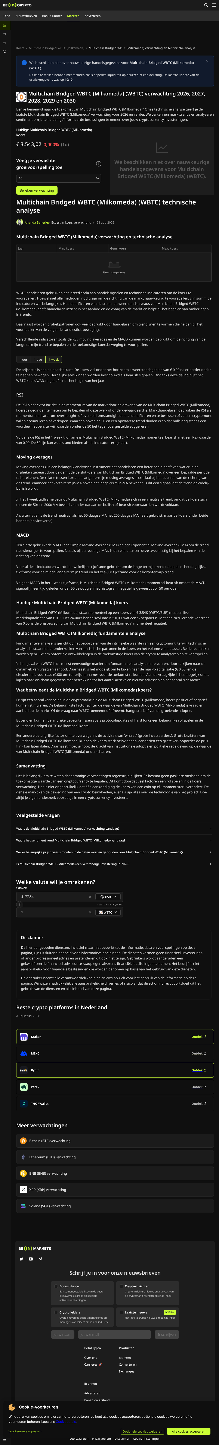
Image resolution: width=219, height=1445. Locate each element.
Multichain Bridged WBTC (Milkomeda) (56, 48)
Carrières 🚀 (93, 1364)
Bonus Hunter (52, 16)
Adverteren (93, 16)
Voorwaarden (79, 1438)
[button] (114, 828)
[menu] (5, 38)
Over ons (90, 1358)
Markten (73, 16)
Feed (6, 16)
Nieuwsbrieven (26, 16)
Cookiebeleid (66, 1421)
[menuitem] (5, 25)
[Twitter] (21, 1259)
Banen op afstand (97, 1400)
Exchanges (126, 1371)
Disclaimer (122, 1438)
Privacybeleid (101, 1438)
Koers (20, 48)
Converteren (128, 1364)
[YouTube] (30, 1259)
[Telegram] (40, 1259)
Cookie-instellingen (147, 1438)
